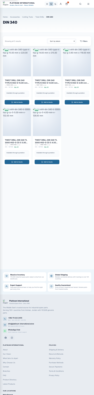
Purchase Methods (56, 363)
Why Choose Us (9, 363)
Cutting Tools (27, 17)
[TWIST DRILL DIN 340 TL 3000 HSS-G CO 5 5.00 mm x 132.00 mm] (17, 137)
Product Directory (9, 380)
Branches (6, 371)
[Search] (80, 3)
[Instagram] (12, 337)
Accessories (15, 17)
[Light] (47, 4)
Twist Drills (39, 17)
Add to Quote (18, 102)
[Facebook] (5, 337)
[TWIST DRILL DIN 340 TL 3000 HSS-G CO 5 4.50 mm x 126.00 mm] (47, 137)
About (5, 350)
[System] (51, 4)
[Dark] (55, 4)
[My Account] (60, 4)
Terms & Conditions (56, 371)
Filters (85, 41)
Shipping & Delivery (56, 350)
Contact (6, 367)
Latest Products (9, 384)
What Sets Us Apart (10, 358)
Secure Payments (55, 367)
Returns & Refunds (56, 354)
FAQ (4, 375)
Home (5, 17)
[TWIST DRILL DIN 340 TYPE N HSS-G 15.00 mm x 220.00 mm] (17, 77)
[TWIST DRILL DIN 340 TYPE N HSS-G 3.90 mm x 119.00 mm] (77, 77)
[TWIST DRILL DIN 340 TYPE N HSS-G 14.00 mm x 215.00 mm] (47, 77)
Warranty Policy (55, 358)
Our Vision (7, 354)
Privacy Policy (54, 375)
